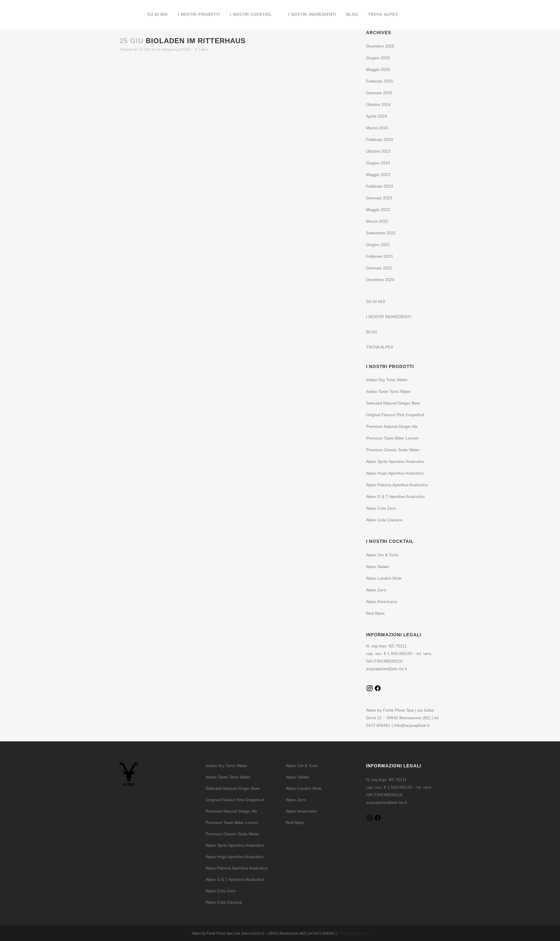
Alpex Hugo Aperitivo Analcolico (395, 473)
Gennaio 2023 (379, 198)
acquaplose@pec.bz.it (386, 668)
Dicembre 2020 (380, 279)
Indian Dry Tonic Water (387, 379)
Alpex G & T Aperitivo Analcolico (395, 496)
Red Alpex (375, 613)
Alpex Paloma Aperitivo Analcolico (397, 484)
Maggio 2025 (378, 69)
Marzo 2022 (377, 221)
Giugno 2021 (378, 244)
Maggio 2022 (378, 209)
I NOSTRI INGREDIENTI (388, 316)
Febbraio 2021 (379, 256)
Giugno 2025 (378, 57)
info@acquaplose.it (411, 725)
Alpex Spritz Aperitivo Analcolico (395, 461)
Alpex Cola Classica (384, 519)
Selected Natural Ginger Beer (393, 403)
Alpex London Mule (384, 578)
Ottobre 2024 (378, 104)
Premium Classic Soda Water (393, 449)
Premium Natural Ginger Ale (392, 426)
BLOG (371, 332)
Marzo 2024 (377, 128)
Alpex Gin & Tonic (382, 555)
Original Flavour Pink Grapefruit (395, 414)
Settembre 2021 (381, 233)
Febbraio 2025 (379, 81)
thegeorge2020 (176, 49)
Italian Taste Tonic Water (388, 391)
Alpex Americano (381, 601)
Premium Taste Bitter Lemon (392, 438)
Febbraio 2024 (379, 139)
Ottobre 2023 (378, 151)
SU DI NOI (375, 301)
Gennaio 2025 (379, 92)
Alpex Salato (377, 566)
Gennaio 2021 (379, 268)
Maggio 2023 (378, 174)
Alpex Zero (376, 590)
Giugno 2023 (378, 163)
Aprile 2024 (376, 116)
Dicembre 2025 (380, 46)
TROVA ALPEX (379, 347)
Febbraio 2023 (379, 186)
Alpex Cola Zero (381, 508)
